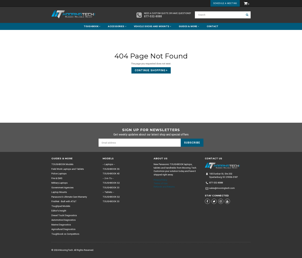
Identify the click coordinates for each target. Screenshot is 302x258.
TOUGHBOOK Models (62, 164)
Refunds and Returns (164, 186)
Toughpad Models (60, 206)
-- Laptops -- (109, 164)
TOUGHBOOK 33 (111, 187)
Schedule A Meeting (225, 3)
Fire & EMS (56, 178)
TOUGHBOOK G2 (111, 183)
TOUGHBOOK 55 (111, 169)
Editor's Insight (58, 210)
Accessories (116, 26)
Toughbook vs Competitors (65, 234)
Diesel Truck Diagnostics (64, 215)
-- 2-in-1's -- (108, 178)
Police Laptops (59, 173)
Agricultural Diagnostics (63, 229)
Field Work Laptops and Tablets (67, 169)
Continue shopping (150, 70)
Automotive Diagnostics (63, 220)
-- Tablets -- (108, 192)
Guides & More (188, 26)
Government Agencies (62, 187)
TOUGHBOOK (91, 26)
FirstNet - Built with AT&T (64, 201)
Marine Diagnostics (61, 224)
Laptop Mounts (59, 192)
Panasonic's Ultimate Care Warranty (69, 197)
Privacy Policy (160, 180)
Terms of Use (160, 183)
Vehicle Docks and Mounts (152, 26)
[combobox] (219, 14)
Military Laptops (59, 183)
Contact (212, 26)
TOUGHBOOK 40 (111, 173)
